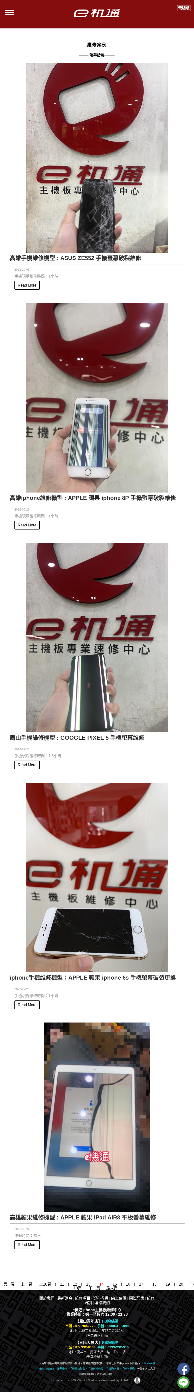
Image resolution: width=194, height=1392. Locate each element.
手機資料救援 (95, 1368)
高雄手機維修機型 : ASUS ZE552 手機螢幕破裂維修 (75, 258)
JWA (72, 1380)
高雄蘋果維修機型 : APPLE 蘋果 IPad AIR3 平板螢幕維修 (83, 1217)
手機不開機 (128, 1368)
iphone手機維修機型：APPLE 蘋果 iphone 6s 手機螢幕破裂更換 (93, 977)
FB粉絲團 (110, 1321)
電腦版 (184, 8)
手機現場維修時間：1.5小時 (37, 756)
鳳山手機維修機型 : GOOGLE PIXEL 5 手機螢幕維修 (77, 738)
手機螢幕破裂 (77, 1368)
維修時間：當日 (27, 1236)
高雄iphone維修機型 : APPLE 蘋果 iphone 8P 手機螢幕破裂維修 (93, 498)
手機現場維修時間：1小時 (36, 276)
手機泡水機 (112, 1368)
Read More (27, 285)
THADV (126, 1380)
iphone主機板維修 (56, 1368)
